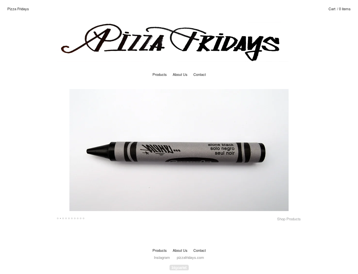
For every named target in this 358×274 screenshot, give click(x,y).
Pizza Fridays (18, 8)
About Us (180, 74)
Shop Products (289, 219)
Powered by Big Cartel (179, 267)
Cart (340, 8)
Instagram (162, 257)
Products (159, 74)
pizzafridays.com (190, 257)
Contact (199, 74)
